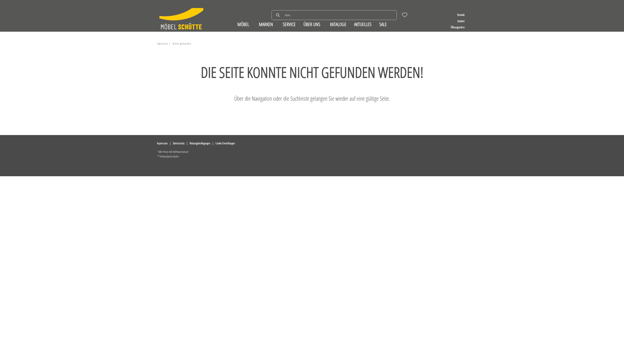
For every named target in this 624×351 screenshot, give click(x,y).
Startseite (162, 43)
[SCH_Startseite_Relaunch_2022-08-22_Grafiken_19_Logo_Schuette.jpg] (181, 19)
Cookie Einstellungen (225, 143)
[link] (243, 24)
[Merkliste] (405, 15)
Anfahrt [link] (461, 21)
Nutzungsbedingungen (200, 143)
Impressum (162, 143)
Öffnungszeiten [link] (458, 27)
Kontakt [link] (461, 15)
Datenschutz (179, 143)
